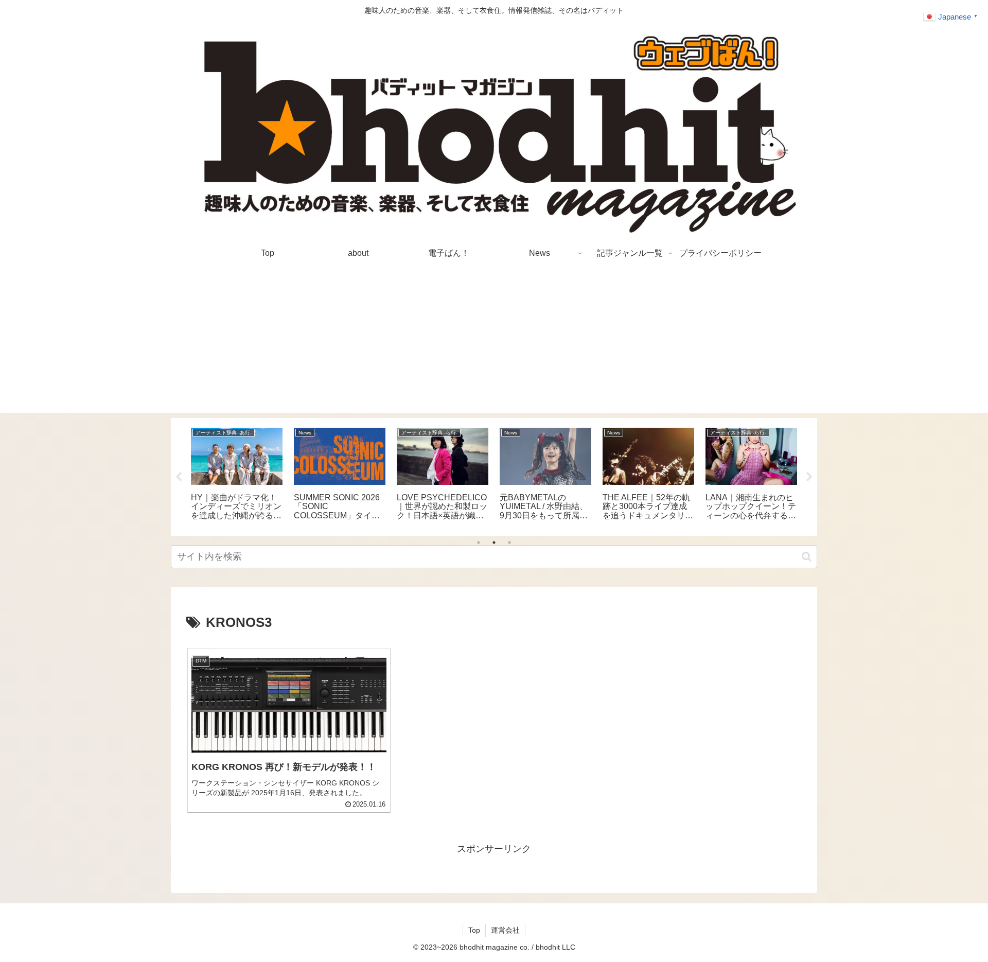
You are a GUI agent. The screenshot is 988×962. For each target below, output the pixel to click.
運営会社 (505, 930)
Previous (178, 477)
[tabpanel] (236, 475)
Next (809, 477)
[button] (807, 557)
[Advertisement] (494, 341)
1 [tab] (478, 542)
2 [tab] (494, 542)
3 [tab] (509, 542)
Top (474, 930)
